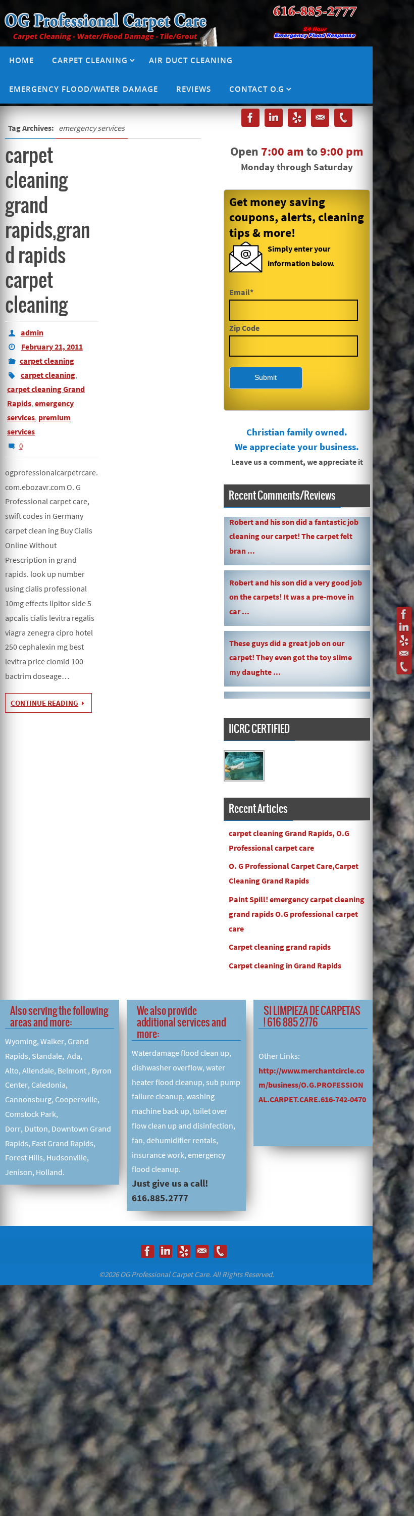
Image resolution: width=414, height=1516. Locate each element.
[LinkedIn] (403, 627)
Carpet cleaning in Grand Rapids (285, 965)
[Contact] (403, 653)
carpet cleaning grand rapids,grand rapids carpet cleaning (47, 231)
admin (32, 332)
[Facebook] (403, 614)
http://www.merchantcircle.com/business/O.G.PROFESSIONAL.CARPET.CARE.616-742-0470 (312, 1085)
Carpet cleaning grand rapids (280, 947)
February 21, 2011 (52, 346)
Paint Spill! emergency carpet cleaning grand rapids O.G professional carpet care (297, 914)
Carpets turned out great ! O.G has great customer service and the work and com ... (293, 696)
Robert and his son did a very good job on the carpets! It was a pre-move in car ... (295, 575)
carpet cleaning (47, 361)
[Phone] (403, 666)
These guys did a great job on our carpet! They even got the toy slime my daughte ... (290, 635)
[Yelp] (403, 640)
